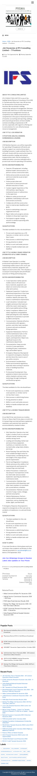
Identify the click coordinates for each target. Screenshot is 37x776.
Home (4, 41)
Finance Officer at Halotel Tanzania (12, 732)
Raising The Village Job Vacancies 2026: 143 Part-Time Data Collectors (17, 604)
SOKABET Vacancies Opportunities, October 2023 (19, 647)
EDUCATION (6, 748)
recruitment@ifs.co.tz (24, 550)
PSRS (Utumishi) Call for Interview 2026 (14, 719)
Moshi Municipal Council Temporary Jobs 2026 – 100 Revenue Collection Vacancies (17, 690)
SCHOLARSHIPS (24, 754)
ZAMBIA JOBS (4, 763)
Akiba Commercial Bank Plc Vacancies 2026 (17, 593)
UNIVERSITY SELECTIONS (18, 760)
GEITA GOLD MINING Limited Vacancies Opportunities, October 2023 (16, 659)
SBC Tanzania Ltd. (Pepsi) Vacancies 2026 (14, 687)
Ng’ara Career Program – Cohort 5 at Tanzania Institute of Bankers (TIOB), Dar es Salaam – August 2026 (17, 711)
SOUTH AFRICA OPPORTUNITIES (17, 757)
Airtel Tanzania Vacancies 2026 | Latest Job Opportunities (15, 735)
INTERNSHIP (23, 748)
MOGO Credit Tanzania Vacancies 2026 (14, 741)
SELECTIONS (4, 757)
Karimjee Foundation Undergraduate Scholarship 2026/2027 (16, 721)
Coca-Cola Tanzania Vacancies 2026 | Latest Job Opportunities (16, 706)
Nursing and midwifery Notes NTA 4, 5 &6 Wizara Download (19, 631)
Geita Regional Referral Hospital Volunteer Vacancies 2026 (15, 684)
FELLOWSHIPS (15, 748)
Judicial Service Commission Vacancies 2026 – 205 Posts (17, 696)
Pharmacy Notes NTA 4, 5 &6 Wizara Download (18, 636)
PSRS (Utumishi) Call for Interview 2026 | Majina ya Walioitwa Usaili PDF (17, 729)
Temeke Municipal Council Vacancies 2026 (14, 739)
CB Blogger (22, 774)
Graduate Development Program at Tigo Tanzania (9, 577)
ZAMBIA (29, 760)
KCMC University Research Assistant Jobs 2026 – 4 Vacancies (20, 642)
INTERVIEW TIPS (17, 751)
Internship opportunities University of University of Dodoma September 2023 (25, 580)
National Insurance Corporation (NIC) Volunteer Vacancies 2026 (16, 715)
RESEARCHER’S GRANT (12, 754)
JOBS (8, 41)
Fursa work (16, 772)
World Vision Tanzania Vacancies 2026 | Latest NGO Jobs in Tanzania (17, 725)
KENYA (3, 754)
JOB (24, 751)
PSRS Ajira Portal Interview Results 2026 (16, 601)
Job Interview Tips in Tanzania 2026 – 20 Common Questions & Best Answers (19, 653)
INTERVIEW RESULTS (6, 751)
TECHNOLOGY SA (5, 760)
